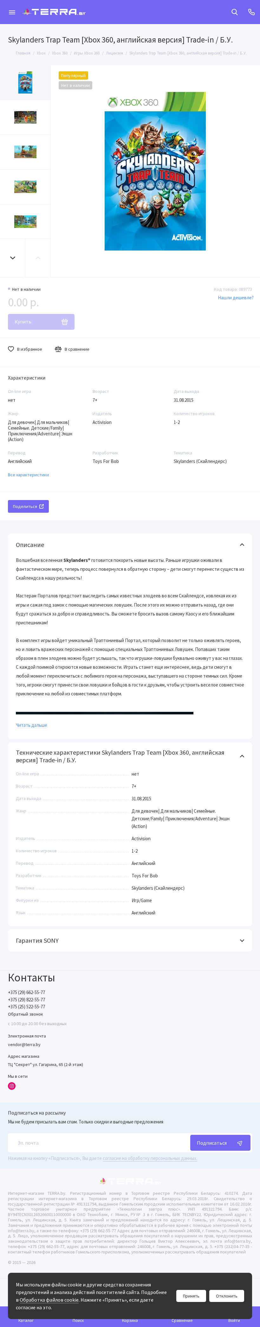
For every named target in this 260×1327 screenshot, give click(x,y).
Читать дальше (31, 725)
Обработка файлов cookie (49, 1300)
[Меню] (12, 12)
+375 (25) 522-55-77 (26, 1007)
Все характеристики (28, 475)
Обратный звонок (25, 1014)
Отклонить (226, 1296)
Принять (191, 1296)
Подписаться (212, 1143)
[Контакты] (251, 12)
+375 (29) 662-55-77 (26, 992)
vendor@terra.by (24, 1044)
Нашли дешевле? (236, 298)
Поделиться (25, 506)
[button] (12, 258)
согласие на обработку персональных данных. (150, 1158)
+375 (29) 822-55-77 (26, 1000)
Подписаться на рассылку (37, 1112)
